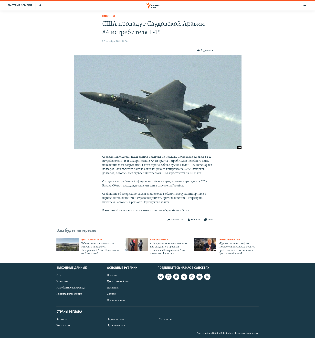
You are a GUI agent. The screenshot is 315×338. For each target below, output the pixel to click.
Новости (108, 16)
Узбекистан (166, 319)
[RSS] (207, 277)
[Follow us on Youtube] (161, 277)
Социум (111, 294)
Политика (113, 288)
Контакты (62, 281)
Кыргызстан (63, 325)
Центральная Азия (92, 240)
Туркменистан (116, 325)
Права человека (159, 240)
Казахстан (62, 319)
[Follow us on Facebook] (176, 277)
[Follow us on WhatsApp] (192, 277)
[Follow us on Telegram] (184, 277)
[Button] (205, 50)
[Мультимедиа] (305, 5)
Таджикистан (116, 319)
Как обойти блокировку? (70, 288)
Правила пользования (69, 294)
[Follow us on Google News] (199, 277)
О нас (59, 275)
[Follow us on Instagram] (168, 277)
